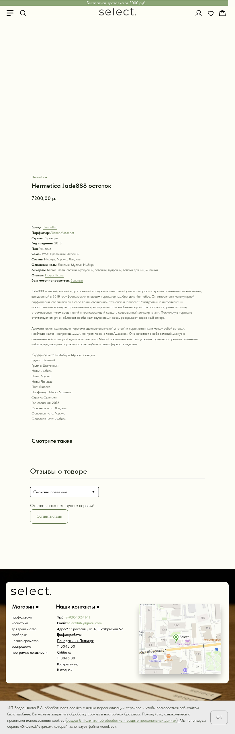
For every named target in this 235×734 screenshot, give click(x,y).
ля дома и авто (25, 629)
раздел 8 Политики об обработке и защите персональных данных (121, 720)
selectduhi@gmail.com (84, 623)
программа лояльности (30, 652)
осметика (20, 623)
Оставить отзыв (49, 516)
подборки (19, 635)
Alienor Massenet (62, 233)
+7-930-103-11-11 (77, 617)
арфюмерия (23, 617)
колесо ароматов (25, 641)
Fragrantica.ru (54, 275)
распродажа (21, 646)
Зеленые (76, 280)
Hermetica (50, 227)
